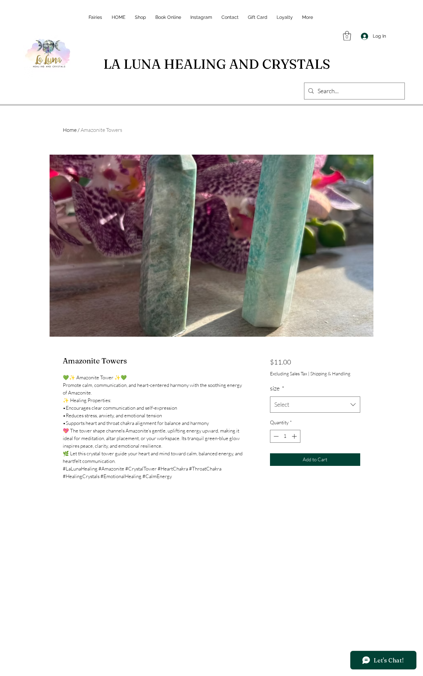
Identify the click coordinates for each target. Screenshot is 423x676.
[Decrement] (275, 436)
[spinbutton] (285, 436)
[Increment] (294, 436)
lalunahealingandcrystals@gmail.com (213, 637)
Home (70, 130)
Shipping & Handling (330, 373)
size (277, 388)
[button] (347, 36)
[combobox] (315, 404)
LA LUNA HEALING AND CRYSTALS (216, 64)
